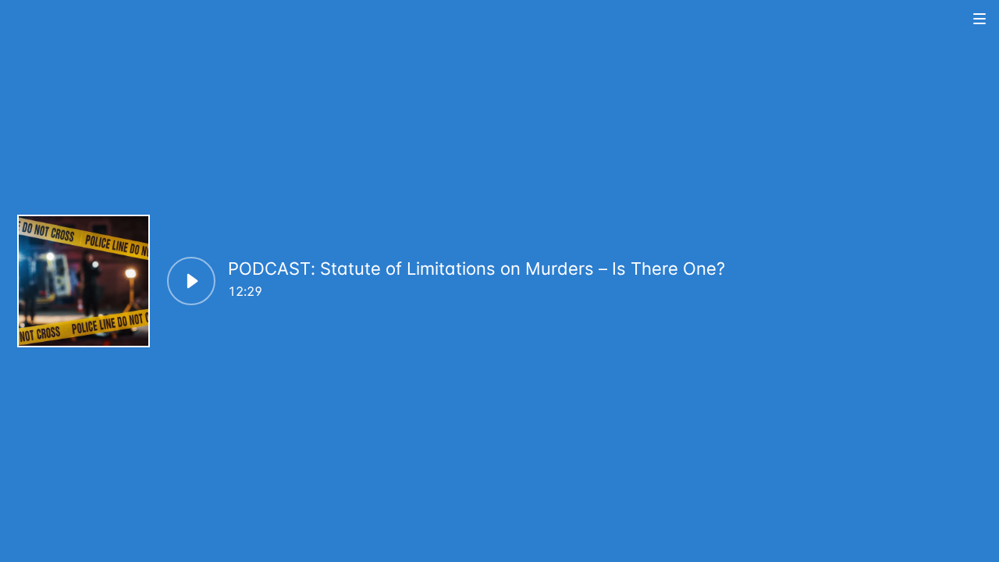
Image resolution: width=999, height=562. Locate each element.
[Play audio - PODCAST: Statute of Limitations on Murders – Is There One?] (191, 281)
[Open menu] (980, 18)
